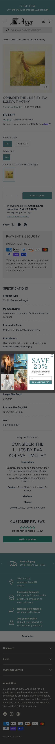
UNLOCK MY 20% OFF (40, 382)
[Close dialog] (52, 355)
